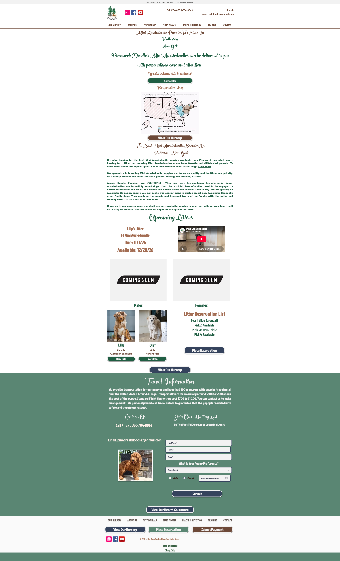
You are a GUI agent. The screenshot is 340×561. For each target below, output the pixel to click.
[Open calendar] (226, 478)
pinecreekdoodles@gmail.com (139, 440)
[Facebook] (133, 12)
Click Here (204, 166)
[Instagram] (127, 12)
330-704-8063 (142, 425)
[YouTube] (140, 12)
